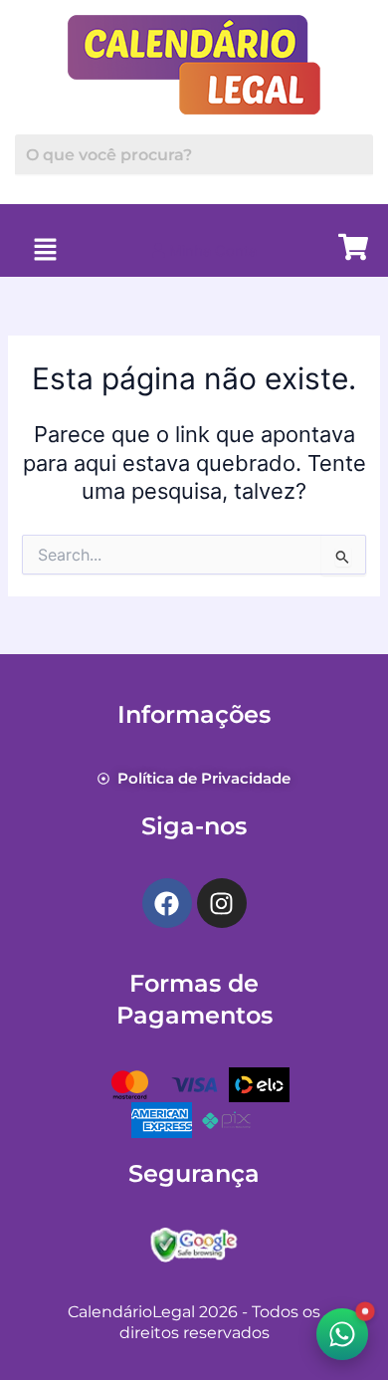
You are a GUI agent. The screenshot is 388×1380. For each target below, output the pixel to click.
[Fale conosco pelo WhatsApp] (342, 1334)
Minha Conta (211, 251)
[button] (45, 250)
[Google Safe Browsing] (194, 1244)
